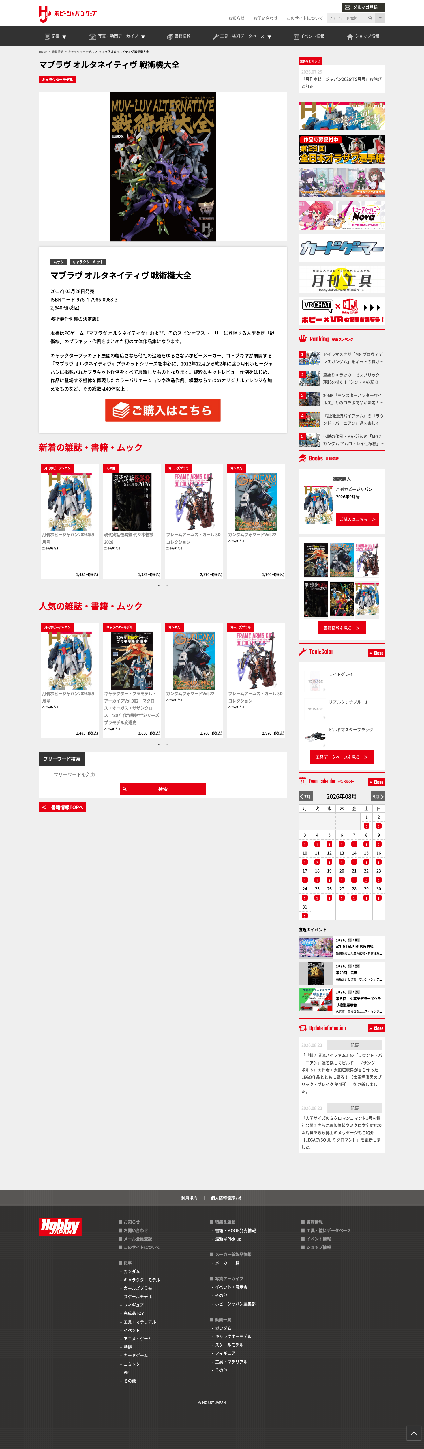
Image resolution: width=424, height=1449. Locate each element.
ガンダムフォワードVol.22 (252, 534)
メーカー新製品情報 (233, 1254)
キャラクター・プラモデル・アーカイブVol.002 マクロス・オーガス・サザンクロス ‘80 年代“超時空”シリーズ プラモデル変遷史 (131, 707)
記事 (355, 1045)
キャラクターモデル (57, 79)
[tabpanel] (70, 521)
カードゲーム (136, 1355)
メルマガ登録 (365, 7)
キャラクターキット (88, 261)
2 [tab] (167, 585)
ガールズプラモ (138, 1288)
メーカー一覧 (227, 1262)
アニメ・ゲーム (138, 1338)
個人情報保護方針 (227, 1198)
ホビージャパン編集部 (235, 1303)
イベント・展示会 (231, 1287)
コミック (132, 1364)
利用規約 (189, 1198)
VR (126, 1372)
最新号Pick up (228, 1238)
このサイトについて (305, 18)
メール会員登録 (138, 1238)
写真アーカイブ (229, 1278)
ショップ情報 (319, 1247)
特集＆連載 (225, 1221)
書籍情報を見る (338, 628)
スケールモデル (138, 1296)
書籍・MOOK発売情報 (235, 1230)
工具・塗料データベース (329, 1230)
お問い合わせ (266, 18)
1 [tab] (159, 585)
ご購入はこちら (353, 519)
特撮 (128, 1347)
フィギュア (134, 1305)
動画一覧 (223, 1319)
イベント (132, 1330)
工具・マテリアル (140, 1322)
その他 (130, 1380)
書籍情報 (315, 1221)
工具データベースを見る (338, 757)
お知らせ (236, 18)
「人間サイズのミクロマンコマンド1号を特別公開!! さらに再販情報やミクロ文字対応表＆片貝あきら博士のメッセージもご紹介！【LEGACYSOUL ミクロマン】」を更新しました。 (341, 1132)
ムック (58, 261)
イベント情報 (319, 1238)
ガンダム (132, 1271)
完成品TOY (134, 1313)
